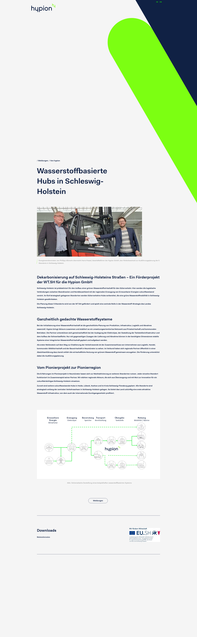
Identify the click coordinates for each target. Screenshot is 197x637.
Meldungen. (43, 160)
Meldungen (98, 500)
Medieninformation (43, 537)
